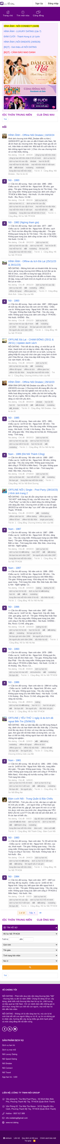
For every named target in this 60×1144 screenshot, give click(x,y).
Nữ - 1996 (13, 606)
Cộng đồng (38, 15)
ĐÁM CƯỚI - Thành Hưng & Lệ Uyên (22, 36)
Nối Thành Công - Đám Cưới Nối (41, 831)
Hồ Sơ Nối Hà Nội (46, 447)
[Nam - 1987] (4, 530)
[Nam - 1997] (4, 569)
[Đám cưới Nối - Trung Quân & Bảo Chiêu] (4, 799)
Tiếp (31, 913)
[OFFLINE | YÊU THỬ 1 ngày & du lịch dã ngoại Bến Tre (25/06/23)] (4, 719)
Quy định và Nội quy (30, 1138)
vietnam (8, 1138)
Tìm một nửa (23, 15)
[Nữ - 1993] (4, 181)
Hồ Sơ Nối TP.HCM (26, 216)
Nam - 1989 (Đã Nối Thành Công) (26, 454)
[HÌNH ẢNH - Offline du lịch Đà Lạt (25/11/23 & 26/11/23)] (4, 262)
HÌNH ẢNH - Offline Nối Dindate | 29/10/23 (31, 382)
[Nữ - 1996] (4, 608)
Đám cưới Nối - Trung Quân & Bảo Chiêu (30, 798)
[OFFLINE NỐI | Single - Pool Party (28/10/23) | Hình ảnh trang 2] (4, 491)
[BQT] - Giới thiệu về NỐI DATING (20, 47)
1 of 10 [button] (22, 913)
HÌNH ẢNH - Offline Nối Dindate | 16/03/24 (31, 135)
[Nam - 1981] (4, 761)
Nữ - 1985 (13, 417)
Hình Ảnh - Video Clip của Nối (20, 294)
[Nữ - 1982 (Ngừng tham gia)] (4, 223)
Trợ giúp (28, 1141)
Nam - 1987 (14, 529)
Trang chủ (8, 15)
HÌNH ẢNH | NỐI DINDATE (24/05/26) (22, 42)
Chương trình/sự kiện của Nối (37, 376)
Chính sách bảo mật (48, 1138)
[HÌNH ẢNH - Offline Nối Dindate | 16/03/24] (4, 136)
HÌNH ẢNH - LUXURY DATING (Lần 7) (22, 31)
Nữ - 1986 (13, 682)
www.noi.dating (12, 1122)
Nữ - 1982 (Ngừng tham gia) (23, 222)
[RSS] (34, 1140)
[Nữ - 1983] (4, 838)
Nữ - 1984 (13, 876)
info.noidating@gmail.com (17, 1118)
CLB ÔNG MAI (33, 114)
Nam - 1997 (14, 568)
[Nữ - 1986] (4, 683)
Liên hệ (17, 1138)
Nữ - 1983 (13, 837)
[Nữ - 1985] (4, 419)
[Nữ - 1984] (4, 877)
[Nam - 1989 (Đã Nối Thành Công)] (4, 455)
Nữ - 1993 (13, 180)
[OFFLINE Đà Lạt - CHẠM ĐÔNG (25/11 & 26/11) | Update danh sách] (4, 340)
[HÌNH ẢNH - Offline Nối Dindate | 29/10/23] (4, 383)
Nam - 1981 (14, 760)
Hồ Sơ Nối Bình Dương (28, 483)
